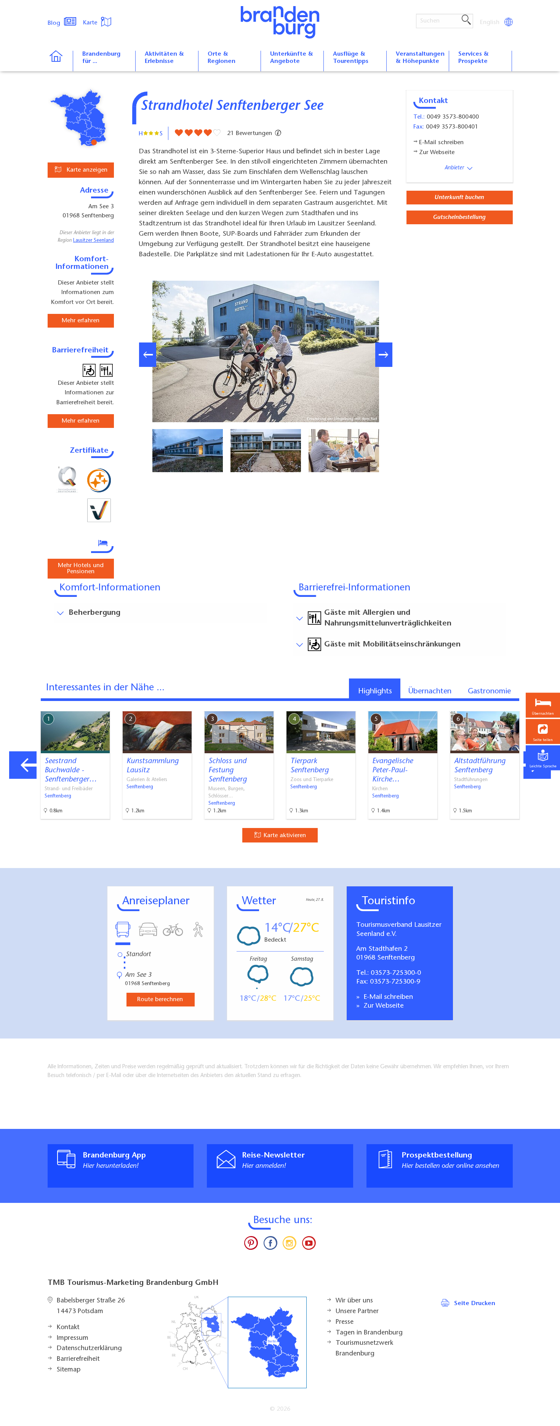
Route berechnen (160, 1000)
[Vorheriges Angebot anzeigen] (23, 765)
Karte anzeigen (86, 170)
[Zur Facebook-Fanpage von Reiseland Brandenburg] (270, 1245)
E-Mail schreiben (387, 997)
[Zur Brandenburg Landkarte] (237, 1342)
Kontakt (68, 1327)
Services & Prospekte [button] (473, 57)
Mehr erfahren (80, 321)
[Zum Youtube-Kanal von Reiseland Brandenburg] (308, 1245)
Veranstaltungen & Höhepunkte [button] (420, 57)
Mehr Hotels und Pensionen (81, 569)
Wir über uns (354, 1300)
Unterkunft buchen (459, 198)
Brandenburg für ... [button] (101, 57)
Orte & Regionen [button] (221, 57)
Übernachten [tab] (429, 691)
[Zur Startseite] (60, 61)
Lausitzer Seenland (93, 240)
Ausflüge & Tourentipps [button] (350, 57)
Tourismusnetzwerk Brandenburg (364, 1348)
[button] (543, 731)
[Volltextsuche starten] (466, 20)
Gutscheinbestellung (459, 217)
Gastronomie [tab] (489, 691)
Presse (345, 1322)
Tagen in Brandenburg (369, 1333)
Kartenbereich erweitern (515, 704)
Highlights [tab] (375, 691)
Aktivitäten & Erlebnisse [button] (164, 57)
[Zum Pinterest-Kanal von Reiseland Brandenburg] (251, 1245)
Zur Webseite (383, 1006)
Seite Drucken (474, 1304)
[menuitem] (490, 22)
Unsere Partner (357, 1311)
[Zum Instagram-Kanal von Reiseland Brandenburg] (289, 1245)
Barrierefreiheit (78, 1359)
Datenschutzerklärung (89, 1348)
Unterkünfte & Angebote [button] (291, 57)
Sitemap (68, 1370)
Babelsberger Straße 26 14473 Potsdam (91, 1306)
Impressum (72, 1338)
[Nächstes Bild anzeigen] (383, 354)
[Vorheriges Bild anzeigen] (147, 354)
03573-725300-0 (396, 973)
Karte (91, 23)
